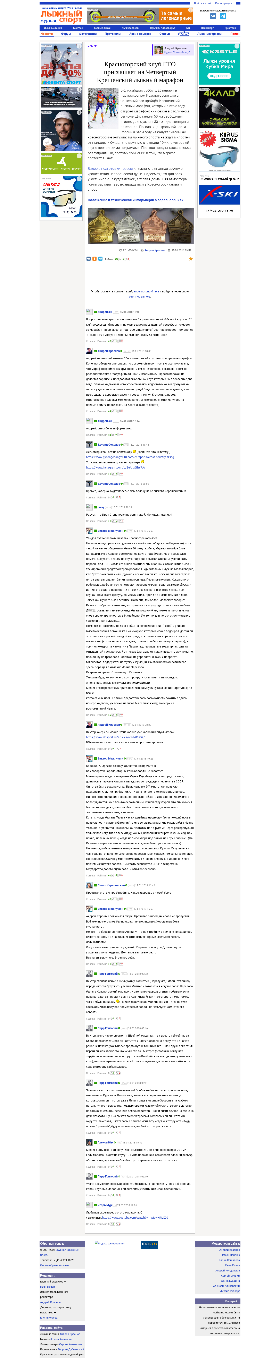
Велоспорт (207, 28)
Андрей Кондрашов (227, 1270)
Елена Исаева (48, 1317)
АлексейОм (105, 1142)
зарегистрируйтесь (146, 291)
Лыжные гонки (53, 28)
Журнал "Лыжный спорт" (177, 52)
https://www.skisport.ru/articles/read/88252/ (115, 737)
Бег (188, 28)
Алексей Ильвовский (226, 1285)
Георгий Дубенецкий (71, 1349)
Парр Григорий (108, 973)
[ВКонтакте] (213, 16)
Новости (47, 34)
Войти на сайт (203, 3)
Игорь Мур (105, 1205)
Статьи (164, 34)
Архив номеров (140, 34)
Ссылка (90, 341)
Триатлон (230, 28)
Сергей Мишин (230, 1275)
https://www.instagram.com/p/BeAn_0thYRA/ (115, 467)
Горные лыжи (102, 28)
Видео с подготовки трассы (110, 168)
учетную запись (139, 296)
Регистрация (223, 3)
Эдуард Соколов (109, 444)
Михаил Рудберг (230, 1291)
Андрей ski (105, 312)
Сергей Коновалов (70, 1344)
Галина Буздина (230, 1280)
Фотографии (88, 34)
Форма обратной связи (54, 1265)
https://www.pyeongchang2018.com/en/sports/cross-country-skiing (130, 457)
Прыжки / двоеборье (162, 28)
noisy (101, 507)
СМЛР (93, 46)
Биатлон (78, 28)
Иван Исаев (47, 1286)
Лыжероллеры (130, 28)
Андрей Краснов (155, 250)
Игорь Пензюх (231, 1254)
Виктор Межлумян (110, 530)
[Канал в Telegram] (223, 16)
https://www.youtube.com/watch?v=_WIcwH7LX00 (135, 1217)
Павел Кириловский (111, 885)
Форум (66, 34)
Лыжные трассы (209, 34)
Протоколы (113, 34)
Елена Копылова (61, 1339)
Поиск (234, 34)
